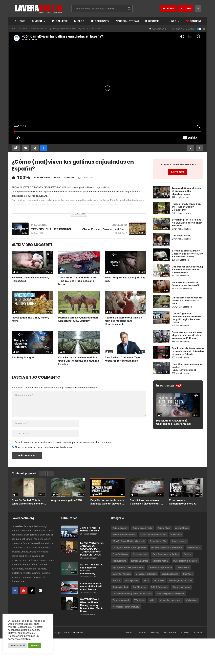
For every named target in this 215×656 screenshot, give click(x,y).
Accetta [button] (34, 645)
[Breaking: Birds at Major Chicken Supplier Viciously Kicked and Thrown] (161, 254)
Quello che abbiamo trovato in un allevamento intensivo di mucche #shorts (188, 351)
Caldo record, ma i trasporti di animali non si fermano (91, 586)
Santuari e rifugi (120, 587)
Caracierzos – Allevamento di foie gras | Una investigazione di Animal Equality (78, 360)
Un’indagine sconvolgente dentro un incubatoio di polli (187, 300)
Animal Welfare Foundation (153, 534)
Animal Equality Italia (143, 528)
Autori (24, 28)
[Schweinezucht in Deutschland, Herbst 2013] (32, 262)
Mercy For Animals (122, 574)
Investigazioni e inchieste (185, 561)
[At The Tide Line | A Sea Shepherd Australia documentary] (69, 568)
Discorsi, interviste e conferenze (166, 548)
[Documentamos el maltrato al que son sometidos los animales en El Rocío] (161, 336)
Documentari (193, 548)
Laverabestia (183, 567)
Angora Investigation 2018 (66, 500)
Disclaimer (170, 632)
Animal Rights (182, 528)
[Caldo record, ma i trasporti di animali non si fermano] (69, 587)
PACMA (116, 580)
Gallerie (187, 554)
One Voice (188, 574)
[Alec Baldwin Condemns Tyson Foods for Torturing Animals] (125, 342)
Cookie (185, 632)
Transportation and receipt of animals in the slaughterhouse (187, 191)
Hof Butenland (119, 561)
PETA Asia (159, 580)
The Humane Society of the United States (132, 594)
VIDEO (38, 21)
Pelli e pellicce (132, 580)
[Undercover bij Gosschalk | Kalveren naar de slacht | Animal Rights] (161, 270)
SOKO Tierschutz (159, 587)
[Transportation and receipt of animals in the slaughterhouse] (161, 192)
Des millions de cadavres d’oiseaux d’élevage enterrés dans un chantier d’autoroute (147, 502)
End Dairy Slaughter (23, 357)
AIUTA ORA (178, 172)
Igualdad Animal (38, 28)
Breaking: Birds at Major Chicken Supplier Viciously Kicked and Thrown (187, 253)
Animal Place (164, 528)
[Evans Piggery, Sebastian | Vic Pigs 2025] (125, 262)
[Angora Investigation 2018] (68, 487)
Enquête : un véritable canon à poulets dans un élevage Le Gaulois (107, 502)
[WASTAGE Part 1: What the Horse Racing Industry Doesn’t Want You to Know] (69, 603)
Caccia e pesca (178, 541)
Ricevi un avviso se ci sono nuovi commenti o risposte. (43, 447)
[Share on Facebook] (43, 148)
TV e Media (139, 600)
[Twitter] (31, 590)
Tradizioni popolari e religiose (170, 594)
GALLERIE (61, 21)
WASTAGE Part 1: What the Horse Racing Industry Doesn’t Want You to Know (91, 605)
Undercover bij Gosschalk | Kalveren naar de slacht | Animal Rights (187, 269)
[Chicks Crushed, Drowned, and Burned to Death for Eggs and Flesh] (114, 231)
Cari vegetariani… (182, 235)
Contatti (198, 632)
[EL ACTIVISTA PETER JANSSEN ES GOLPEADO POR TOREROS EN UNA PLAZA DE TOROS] (69, 547)
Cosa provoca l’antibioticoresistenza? (182, 502)
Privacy (155, 632)
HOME (21, 21)
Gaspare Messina (75, 632)
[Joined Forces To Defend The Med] (69, 532)
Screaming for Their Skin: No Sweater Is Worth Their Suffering (187, 222)
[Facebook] (15, 590)
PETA (146, 580)
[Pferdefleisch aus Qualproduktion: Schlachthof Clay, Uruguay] (79, 302)
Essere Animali (140, 554)
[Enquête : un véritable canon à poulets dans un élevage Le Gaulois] (107, 487)
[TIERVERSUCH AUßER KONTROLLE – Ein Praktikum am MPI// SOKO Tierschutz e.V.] (44, 231)
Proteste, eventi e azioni (180, 580)
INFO (173, 21)
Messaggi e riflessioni (146, 574)
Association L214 (158, 541)
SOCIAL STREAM (129, 21)
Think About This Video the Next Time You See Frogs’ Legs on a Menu (77, 280)
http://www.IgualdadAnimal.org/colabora (88, 187)
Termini (141, 632)
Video (152, 600)
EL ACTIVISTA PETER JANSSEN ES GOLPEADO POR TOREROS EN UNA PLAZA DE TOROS (92, 549)
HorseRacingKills (139, 561)
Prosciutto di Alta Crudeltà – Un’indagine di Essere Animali (173, 422)
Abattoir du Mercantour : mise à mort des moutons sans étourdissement (123, 321)
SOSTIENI (195, 21)
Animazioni (176, 534)
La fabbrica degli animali (160, 567)
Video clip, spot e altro (170, 600)
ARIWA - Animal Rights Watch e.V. (129, 541)
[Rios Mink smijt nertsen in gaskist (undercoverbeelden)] (161, 368)
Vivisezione (191, 600)
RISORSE (153, 21)
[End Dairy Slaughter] (32, 342)
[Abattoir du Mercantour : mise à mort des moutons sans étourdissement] (125, 302)
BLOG (80, 21)
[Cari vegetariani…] (161, 239)
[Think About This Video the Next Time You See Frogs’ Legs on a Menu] (79, 262)
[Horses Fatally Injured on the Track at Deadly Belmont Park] (161, 208)
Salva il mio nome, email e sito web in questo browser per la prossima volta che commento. (63, 442)
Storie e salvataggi (181, 587)
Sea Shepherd (139, 587)
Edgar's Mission (120, 554)
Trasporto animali (121, 600)
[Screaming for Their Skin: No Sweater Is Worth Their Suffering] (161, 223)
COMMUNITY (101, 21)
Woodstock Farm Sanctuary (126, 607)
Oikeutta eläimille (170, 574)
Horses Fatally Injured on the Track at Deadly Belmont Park (186, 207)
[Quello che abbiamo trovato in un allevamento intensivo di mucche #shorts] (161, 352)
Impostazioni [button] (17, 645)
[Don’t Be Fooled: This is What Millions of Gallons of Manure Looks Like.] (29, 487)
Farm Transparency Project (166, 554)
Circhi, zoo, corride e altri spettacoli (129, 548)
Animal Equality (120, 528)
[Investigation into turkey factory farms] (32, 302)
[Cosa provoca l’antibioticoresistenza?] (186, 487)
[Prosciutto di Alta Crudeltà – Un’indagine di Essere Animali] (178, 405)
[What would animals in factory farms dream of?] (161, 286)
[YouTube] (23, 590)
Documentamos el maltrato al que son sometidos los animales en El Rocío (187, 335)
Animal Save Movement (124, 534)
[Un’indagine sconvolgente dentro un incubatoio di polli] (161, 301)
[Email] (40, 590)
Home (14, 28)
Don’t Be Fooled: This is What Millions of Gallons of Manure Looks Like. (28, 502)
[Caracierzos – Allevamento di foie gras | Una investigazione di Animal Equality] (79, 342)
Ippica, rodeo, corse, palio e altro (128, 567)
